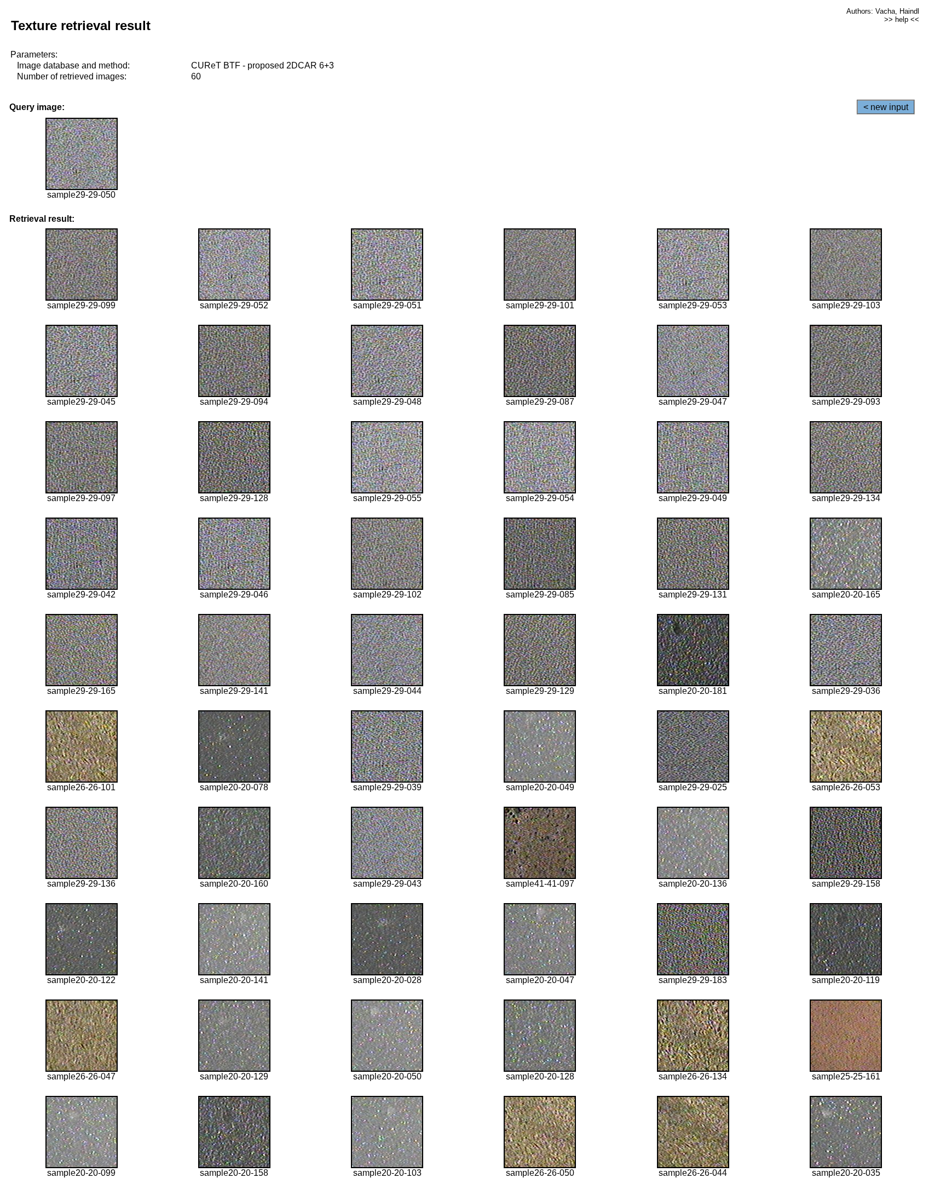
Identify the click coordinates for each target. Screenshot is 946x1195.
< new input (885, 107)
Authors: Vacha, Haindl (882, 11)
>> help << (901, 19)
